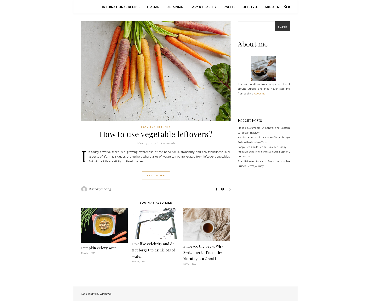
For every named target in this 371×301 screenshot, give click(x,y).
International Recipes (121, 7)
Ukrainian (175, 7)
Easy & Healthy (204, 7)
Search (282, 26)
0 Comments (166, 143)
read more (156, 175)
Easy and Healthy (155, 127)
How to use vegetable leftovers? (156, 134)
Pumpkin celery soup (99, 248)
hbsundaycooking (99, 189)
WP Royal (105, 293)
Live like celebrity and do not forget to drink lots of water (153, 250)
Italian (153, 7)
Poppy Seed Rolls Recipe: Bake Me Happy (262, 147)
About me (273, 7)
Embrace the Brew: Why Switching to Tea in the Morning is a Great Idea (203, 252)
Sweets (230, 7)
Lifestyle (250, 7)
